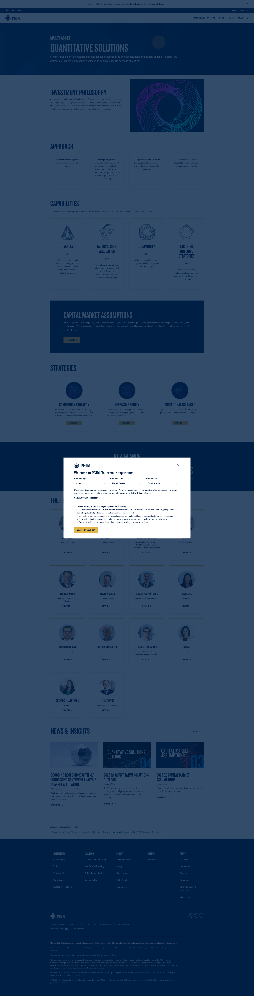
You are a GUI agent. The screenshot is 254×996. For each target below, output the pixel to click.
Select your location (117, 478)
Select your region (80, 478)
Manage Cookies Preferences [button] (87, 497)
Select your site (151, 478)
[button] (178, 465)
